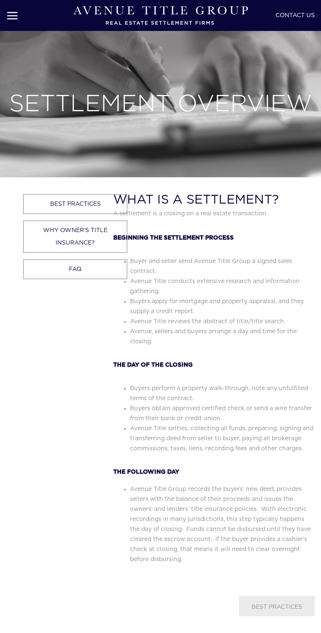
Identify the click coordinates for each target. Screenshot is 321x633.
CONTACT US (295, 15)
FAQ (75, 269)
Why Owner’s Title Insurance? (75, 236)
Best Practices (75, 204)
